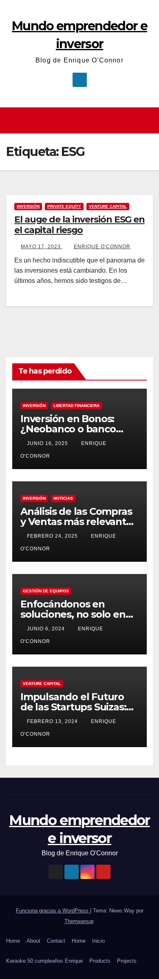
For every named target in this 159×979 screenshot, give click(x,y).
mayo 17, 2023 (41, 246)
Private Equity (64, 206)
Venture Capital (108, 206)
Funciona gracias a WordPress (53, 911)
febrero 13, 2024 (53, 721)
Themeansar (78, 921)
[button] (148, 120)
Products (99, 961)
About (33, 941)
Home (13, 941)
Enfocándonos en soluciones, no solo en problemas (73, 614)
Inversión (28, 206)
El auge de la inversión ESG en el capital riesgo (79, 225)
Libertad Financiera (76, 405)
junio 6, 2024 (46, 629)
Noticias (63, 498)
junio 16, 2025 (48, 443)
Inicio (98, 941)
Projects (127, 961)
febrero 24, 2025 (53, 536)
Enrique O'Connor (102, 246)
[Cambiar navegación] (81, 120)
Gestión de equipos (46, 591)
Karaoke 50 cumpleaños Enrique (44, 961)
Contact (56, 941)
